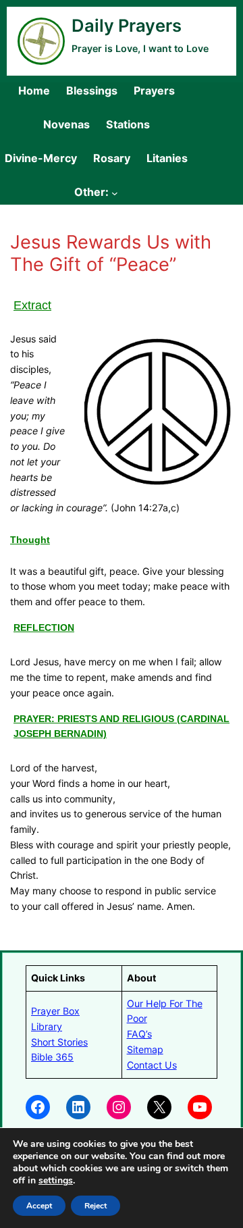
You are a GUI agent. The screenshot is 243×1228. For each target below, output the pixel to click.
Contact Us (152, 1065)
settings (55, 1181)
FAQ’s (139, 1034)
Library (46, 1026)
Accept (39, 1205)
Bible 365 (52, 1057)
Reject (95, 1205)
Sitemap (145, 1049)
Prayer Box (55, 1011)
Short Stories (59, 1042)
